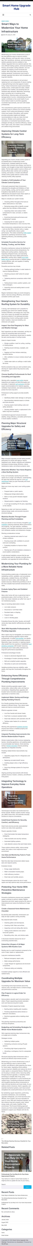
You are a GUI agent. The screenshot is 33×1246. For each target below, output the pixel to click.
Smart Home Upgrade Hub (16, 7)
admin (4, 34)
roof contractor (19, 384)
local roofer (19, 380)
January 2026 (5, 1219)
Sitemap (4, 1242)
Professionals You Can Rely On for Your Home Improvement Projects (15, 1175)
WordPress (5, 1244)
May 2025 (4, 1225)
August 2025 (5, 1222)
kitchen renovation (12, 746)
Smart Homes (5, 21)
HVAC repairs (27, 233)
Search (4, 1184)
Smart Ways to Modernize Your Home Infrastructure (15, 1195)
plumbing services (22, 726)
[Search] (30, 15)
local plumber (20, 638)
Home (3, 1232)
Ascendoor (20, 1242)
